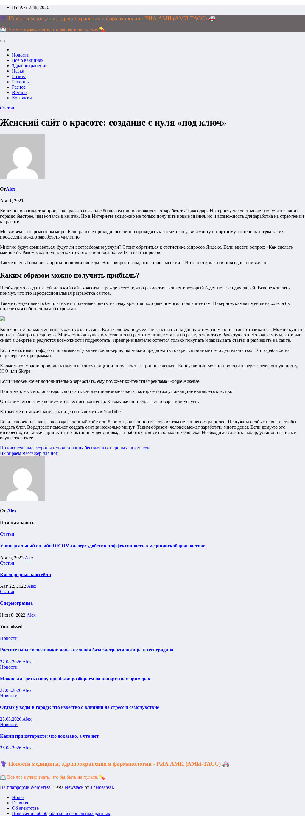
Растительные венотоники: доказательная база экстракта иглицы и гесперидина (86, 649)
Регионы (21, 81)
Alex (10, 189)
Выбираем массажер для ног (29, 453)
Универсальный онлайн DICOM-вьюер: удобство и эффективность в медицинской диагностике (102, 545)
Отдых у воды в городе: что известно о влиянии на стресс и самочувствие (79, 707)
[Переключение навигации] (2, 41)
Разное (19, 87)
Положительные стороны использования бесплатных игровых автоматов (75, 447)
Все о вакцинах (27, 60)
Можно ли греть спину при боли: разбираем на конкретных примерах (75, 678)
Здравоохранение (29, 65)
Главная (20, 802)
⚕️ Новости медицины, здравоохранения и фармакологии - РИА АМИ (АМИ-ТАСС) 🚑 (107, 18)
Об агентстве (25, 808)
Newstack (74, 787)
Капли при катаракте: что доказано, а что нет (49, 736)
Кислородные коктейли (25, 574)
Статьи (7, 107)
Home (18, 797)
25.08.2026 (11, 719)
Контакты (22, 97)
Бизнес (19, 76)
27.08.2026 (11, 661)
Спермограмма (16, 603)
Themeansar (101, 787)
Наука (18, 70)
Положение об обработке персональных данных (61, 813)
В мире (19, 92)
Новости (20, 54)
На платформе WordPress (26, 787)
